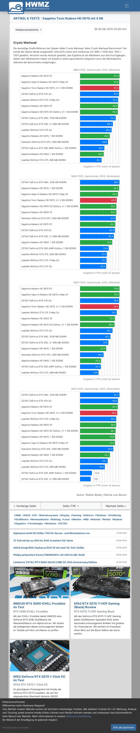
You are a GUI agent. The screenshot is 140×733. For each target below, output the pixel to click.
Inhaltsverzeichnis (27, 29)
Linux (66, 519)
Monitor (76, 519)
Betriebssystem (48, 515)
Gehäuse (100, 515)
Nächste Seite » (116, 506)
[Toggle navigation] (126, 5)
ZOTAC (62, 523)
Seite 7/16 (69, 506)
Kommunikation (39, 519)
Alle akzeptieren (123, 727)
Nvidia (106, 519)
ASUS (26, 515)
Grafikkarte (21, 519)
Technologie (35, 523)
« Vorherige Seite (25, 506)
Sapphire (20, 523)
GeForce (88, 515)
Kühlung (55, 519)
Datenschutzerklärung (78, 716)
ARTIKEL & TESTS (26, 18)
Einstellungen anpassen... (16, 727)
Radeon (117, 519)
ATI (34, 515)
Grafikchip (114, 515)
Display (64, 515)
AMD (17, 515)
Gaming (76, 515)
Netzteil (95, 519)
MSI (86, 519)
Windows (50, 523)
